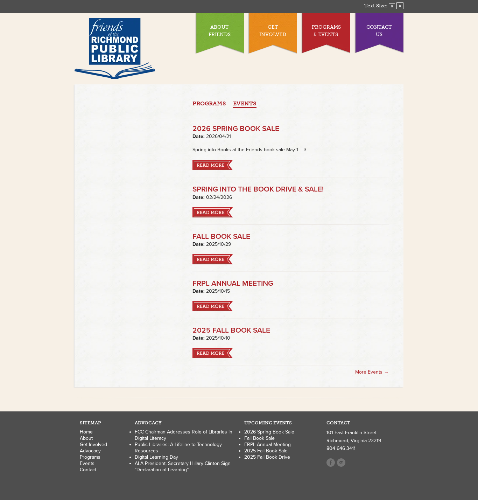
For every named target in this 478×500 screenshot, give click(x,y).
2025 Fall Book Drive (267, 457)
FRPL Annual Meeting (232, 283)
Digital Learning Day (156, 457)
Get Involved (93, 444)
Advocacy (90, 451)
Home (86, 432)
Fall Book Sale (221, 236)
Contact (88, 470)
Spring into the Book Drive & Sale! (258, 189)
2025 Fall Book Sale (231, 330)
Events (244, 103)
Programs (209, 103)
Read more (212, 165)
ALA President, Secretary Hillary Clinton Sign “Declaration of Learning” (183, 466)
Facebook (330, 462)
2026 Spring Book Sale (235, 128)
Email (341, 462)
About (86, 438)
